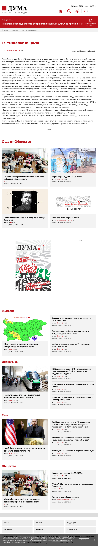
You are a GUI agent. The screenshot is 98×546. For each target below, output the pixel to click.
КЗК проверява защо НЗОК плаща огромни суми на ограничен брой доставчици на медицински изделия (71, 371)
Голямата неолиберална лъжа (65, 218)
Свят (5, 415)
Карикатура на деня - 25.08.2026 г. (67, 177)
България (8, 311)
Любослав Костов (63, 220)
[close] (94, 540)
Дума (58, 179)
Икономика (10, 362)
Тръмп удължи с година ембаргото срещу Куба (73, 451)
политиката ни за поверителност (14, 542)
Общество (15, 30)
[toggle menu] (94, 11)
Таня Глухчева (12, 51)
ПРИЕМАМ (84, 540)
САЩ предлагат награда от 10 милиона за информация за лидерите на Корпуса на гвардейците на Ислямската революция (71, 424)
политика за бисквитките (61, 541)
